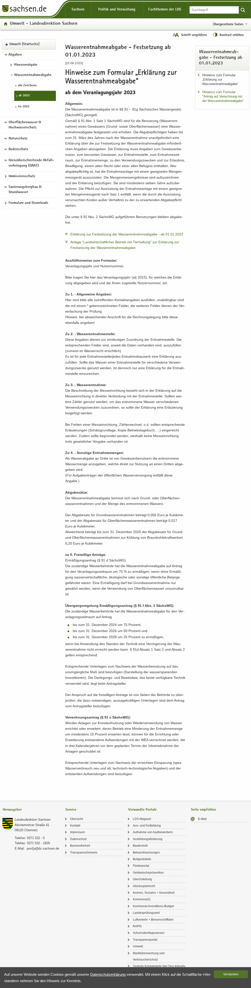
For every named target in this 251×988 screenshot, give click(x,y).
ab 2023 (24, 95)
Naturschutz (18, 139)
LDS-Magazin (142, 819)
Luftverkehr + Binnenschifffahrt (153, 919)
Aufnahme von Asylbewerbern (153, 832)
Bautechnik (140, 845)
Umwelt (138, 946)
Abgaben (15, 55)
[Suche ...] (243, 10)
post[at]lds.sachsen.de (43, 848)
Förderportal (141, 865)
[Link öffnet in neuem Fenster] (24, 12)
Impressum (77, 832)
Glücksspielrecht (144, 886)
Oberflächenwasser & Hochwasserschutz (25, 125)
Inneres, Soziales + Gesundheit (154, 892)
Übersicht (76, 819)
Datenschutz (78, 839)
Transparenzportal (145, 939)
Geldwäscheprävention (148, 872)
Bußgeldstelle (142, 859)
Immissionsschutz (22, 176)
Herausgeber (12, 810)
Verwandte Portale (142, 810)
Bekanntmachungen (146, 852)
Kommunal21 (142, 899)
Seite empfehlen (203, 810)
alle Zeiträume (27, 85)
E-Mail (202, 819)
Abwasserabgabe (25, 65)
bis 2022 (23, 106)
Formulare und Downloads (28, 203)
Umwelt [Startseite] (24, 44)
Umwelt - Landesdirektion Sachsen (43, 24)
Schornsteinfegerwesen (148, 933)
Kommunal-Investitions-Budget (153, 906)
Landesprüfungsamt (146, 913)
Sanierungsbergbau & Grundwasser (25, 190)
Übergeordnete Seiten (228, 24)
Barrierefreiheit (80, 845)
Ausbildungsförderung (148, 839)
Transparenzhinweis (83, 852)
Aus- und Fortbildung (147, 825)
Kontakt (75, 825)
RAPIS (137, 926)
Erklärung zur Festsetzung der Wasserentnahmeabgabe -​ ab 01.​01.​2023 (126, 234)
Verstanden (230, 974)
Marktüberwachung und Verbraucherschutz (148, 956)
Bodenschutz (18, 149)
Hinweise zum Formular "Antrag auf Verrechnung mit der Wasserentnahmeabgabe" (223, 96)
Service (70, 810)
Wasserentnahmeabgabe (32, 75)
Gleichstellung (142, 879)
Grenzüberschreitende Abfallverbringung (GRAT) (31, 163)
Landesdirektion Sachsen (32, 819)
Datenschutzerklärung (108, 974)
